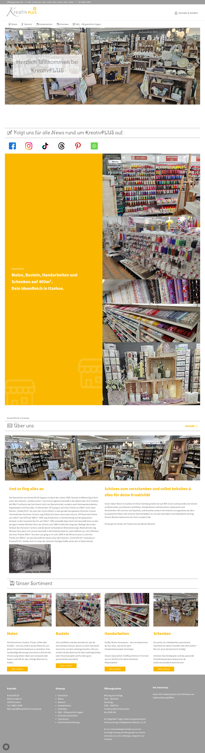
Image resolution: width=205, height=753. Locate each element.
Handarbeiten (45, 24)
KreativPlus (21, 11)
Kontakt (190, 426)
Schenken (64, 24)
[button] (6, 747)
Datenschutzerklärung (68, 722)
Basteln (28, 24)
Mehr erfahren (17, 669)
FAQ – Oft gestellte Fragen (88, 24)
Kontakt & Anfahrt (188, 13)
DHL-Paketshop (166, 694)
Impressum (63, 719)
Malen (14, 24)
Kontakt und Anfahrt (68, 715)
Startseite (63, 695)
